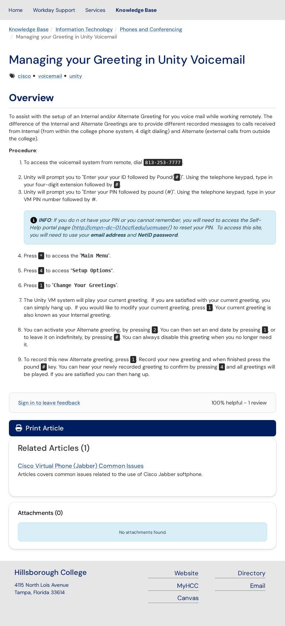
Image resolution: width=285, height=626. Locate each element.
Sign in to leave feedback (49, 402)
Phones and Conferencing (151, 29)
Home (16, 10)
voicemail (50, 76)
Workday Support (54, 10)
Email (257, 586)
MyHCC (188, 586)
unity (75, 76)
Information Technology (84, 29)
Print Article (43, 428)
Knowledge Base (136, 10)
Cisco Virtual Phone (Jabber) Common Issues (81, 466)
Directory (251, 573)
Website (186, 573)
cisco (24, 76)
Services (95, 10)
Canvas (188, 598)
